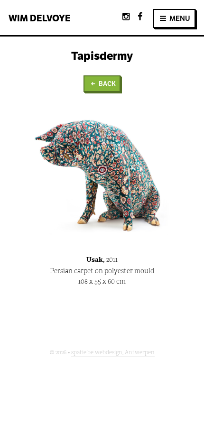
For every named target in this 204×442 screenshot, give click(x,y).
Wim (40, 18)
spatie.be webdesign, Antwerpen (113, 352)
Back (106, 84)
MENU (179, 18)
